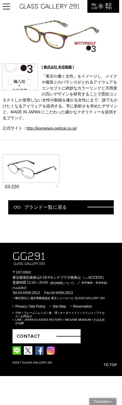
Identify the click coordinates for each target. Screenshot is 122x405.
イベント (88, 312)
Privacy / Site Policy (30, 306)
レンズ (42, 312)
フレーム (29, 312)
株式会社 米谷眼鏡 (58, 67)
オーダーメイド (70, 312)
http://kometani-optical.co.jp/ (51, 128)
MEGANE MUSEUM (78, 319)
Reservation (82, 306)
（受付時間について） (62, 283)
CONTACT (29, 336)
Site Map (59, 306)
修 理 (53, 312)
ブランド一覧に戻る (45, 207)
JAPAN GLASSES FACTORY (43, 319)
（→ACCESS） (93, 277)
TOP (18, 312)
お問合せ (26, 316)
